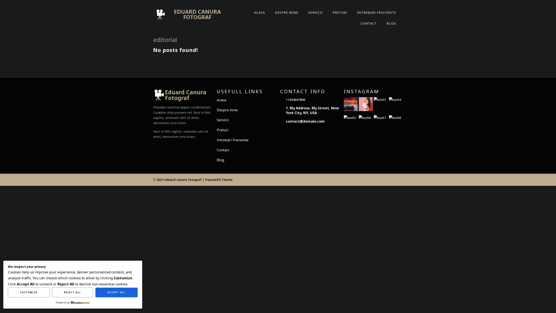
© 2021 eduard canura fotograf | (179, 180)
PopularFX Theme (219, 180)
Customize (29, 292)
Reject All (72, 292)
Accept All (117, 292)
